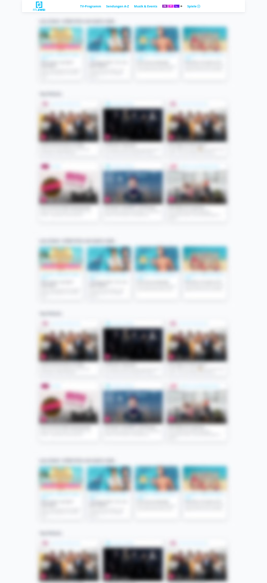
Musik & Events (145, 6)
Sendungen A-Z (117, 6)
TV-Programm (90, 6)
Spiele (192, 6)
